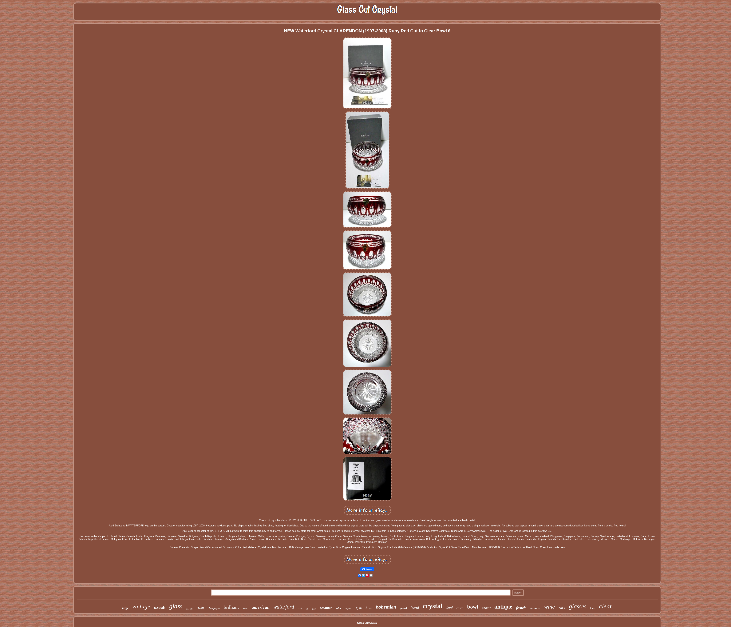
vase (200, 607)
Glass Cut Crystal (367, 622)
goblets (189, 609)
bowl (472, 607)
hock (562, 608)
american (261, 607)
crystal (433, 606)
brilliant (231, 607)
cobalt (486, 608)
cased (459, 608)
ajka (359, 608)
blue (369, 607)
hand (415, 607)
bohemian (386, 607)
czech (159, 607)
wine (549, 606)
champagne (214, 608)
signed (348, 608)
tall (307, 609)
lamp (592, 608)
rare (300, 608)
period (403, 608)
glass (175, 606)
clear (605, 606)
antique (503, 607)
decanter (326, 608)
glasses (577, 606)
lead (449, 608)
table (339, 608)
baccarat (535, 608)
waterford (283, 607)
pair (314, 609)
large (125, 608)
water (245, 608)
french (521, 608)
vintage (141, 606)
